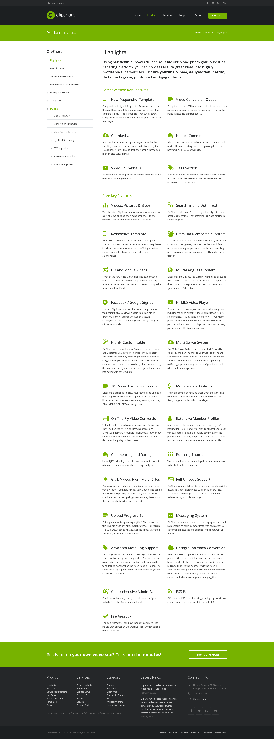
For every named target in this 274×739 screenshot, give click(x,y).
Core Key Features (117, 195)
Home (198, 32)
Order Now (220, 732)
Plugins (50, 705)
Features (51, 688)
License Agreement (116, 705)
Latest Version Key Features (125, 89)
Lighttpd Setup (84, 691)
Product (173, 732)
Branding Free (83, 695)
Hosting (80, 698)
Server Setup (83, 688)
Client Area (112, 691)
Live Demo (52, 695)
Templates (52, 701)
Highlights (51, 685)
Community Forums (116, 695)
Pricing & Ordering (55, 698)
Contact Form (199, 698)
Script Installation (85, 685)
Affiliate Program (115, 701)
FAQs (109, 698)
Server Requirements (57, 691)
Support (195, 732)
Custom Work (83, 705)
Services (184, 732)
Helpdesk (111, 688)
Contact (110, 685)
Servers (80, 701)
